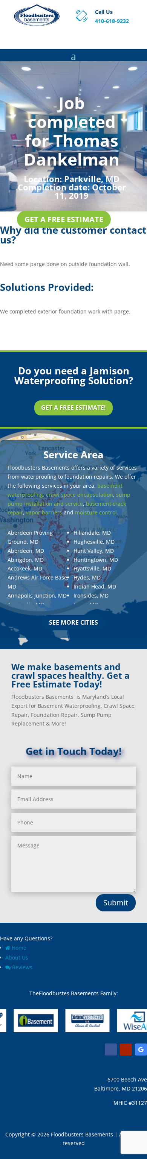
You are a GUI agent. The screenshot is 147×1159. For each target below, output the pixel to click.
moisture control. (96, 512)
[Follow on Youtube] (126, 1049)
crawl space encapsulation (79, 494)
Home (19, 947)
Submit (115, 902)
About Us (16, 957)
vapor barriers (44, 512)
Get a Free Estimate (63, 219)
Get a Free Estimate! (73, 407)
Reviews (22, 967)
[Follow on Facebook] (111, 1049)
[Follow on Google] (141, 1049)
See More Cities (73, 622)
